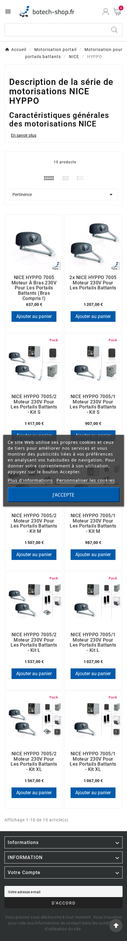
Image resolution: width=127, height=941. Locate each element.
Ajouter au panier (34, 316)
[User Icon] (105, 11)
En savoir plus (23, 135)
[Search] (114, 30)
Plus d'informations (30, 480)
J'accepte (63, 494)
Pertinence (63, 194)
